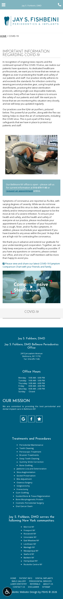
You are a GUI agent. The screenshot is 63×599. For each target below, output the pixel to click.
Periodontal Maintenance (31, 445)
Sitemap (46, 587)
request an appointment (19, 190)
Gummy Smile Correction (31, 462)
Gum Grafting (22, 492)
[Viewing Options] (7, 591)
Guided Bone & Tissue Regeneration (33, 496)
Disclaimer (33, 587)
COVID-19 (31, 312)
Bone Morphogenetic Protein (29, 499)
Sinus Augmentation (26, 472)
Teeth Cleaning (26, 448)
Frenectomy (22, 489)
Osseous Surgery (24, 482)
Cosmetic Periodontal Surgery (30, 503)
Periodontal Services (40, 581)
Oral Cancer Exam (24, 506)
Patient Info (25, 578)
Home (3, 36)
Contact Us (19, 587)
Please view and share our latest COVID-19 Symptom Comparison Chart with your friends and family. (31, 265)
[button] (31, 287)
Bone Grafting (26, 465)
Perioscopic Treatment (30, 451)
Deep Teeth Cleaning (29, 458)
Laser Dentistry (18, 584)
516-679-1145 (40, 187)
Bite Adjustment (24, 479)
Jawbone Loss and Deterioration (32, 468)
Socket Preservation (26, 475)
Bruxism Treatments (29, 455)
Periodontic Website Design (21, 592)
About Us (48, 584)
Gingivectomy (23, 485)
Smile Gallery (19, 581)
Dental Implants (44, 578)
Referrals (35, 584)
